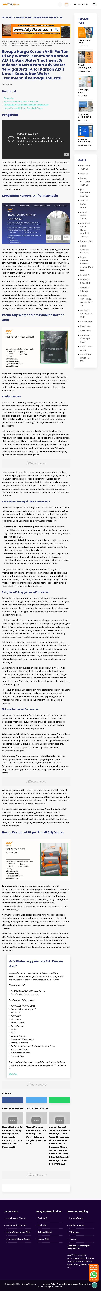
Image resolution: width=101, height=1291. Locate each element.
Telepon (73, 1239)
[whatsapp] (59, 1100)
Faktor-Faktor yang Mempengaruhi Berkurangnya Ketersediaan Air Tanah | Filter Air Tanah (85, 41)
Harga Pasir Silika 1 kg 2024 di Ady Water (85, 115)
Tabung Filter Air (45, 1232)
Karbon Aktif (43, 1239)
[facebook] (12, 1100)
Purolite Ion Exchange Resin (85, 338)
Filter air (84, 173)
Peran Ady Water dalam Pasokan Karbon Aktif (26, 104)
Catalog (13, 1074)
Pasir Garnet (86, 321)
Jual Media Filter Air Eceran (18, 1239)
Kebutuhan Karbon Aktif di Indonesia (21, 101)
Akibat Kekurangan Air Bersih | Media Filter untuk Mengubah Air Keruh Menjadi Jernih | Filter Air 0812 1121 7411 (85, 66)
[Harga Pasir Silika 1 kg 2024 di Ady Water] (85, 106)
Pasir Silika (85, 326)
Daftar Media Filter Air (16, 1225)
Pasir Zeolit (85, 330)
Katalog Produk (76, 1218)
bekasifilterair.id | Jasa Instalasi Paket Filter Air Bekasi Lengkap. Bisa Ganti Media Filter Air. (58, 1285)
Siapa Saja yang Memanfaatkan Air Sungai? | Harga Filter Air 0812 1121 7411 (85, 91)
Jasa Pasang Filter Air (16, 1218)
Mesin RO (84, 275)
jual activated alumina (85, 192)
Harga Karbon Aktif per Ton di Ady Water (23, 108)
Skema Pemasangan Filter (18, 1232)
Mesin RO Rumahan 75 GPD (86, 313)
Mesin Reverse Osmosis (84, 249)
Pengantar (9, 98)
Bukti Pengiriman (76, 1225)
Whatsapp (74, 1232)
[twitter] (36, 1100)
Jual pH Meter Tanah (83, 215)
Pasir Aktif (42, 1218)
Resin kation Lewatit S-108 (86, 358)
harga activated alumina (85, 181)
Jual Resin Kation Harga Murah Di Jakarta (85, 230)
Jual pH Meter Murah (83, 204)
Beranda (5, 41)
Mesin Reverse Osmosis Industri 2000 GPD (86, 264)
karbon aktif (14, 41)
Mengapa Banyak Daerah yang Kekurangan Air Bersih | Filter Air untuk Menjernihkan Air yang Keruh (85, 140)
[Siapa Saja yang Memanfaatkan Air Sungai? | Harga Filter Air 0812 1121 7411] (85, 81)
